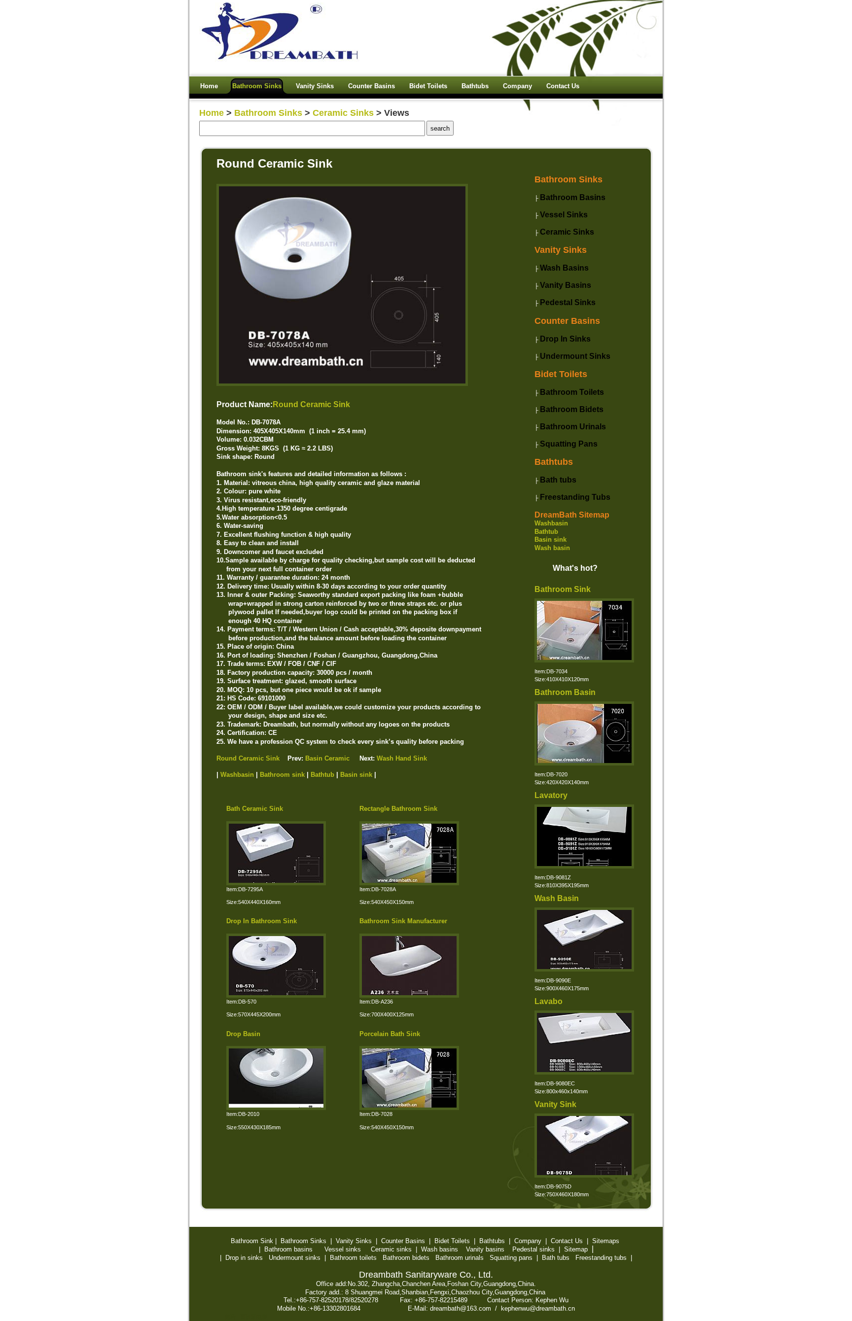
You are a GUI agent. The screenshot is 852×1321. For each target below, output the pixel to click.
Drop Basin (243, 1034)
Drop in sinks (244, 1257)
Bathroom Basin (565, 692)
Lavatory (551, 795)
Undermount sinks (294, 1257)
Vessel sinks (342, 1249)
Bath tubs (555, 1257)
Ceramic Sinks (343, 113)
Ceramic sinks (391, 1249)
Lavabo (548, 1001)
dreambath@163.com (460, 1308)
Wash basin (552, 548)
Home (211, 113)
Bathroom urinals (459, 1257)
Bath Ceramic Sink (254, 808)
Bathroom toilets (353, 1257)
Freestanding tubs (601, 1257)
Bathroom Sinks (268, 113)
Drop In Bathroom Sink (261, 921)
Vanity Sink (555, 1104)
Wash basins (439, 1249)
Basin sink (550, 539)
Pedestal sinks (533, 1249)
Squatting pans (511, 1257)
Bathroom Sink (562, 589)
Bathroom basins (288, 1249)
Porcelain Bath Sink (389, 1034)
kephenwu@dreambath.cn (538, 1308)
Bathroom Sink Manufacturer (403, 921)
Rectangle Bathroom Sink (398, 808)
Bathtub (546, 531)
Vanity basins (485, 1249)
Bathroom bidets (406, 1257)
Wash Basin (556, 898)
